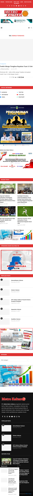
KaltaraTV (16, 3)
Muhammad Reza (5, 69)
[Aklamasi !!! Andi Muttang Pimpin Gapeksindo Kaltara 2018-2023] (4, 490)
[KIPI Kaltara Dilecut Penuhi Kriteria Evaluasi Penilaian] (5, 302)
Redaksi (2, 1)
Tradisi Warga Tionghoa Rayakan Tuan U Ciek (16, 66)
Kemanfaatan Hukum (17, 280)
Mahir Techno (28, 493)
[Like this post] (10, 77)
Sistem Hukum (15, 290)
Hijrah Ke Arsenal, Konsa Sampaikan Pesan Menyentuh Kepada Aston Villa (24, 221)
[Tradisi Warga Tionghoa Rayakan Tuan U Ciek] (16, 50)
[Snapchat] (21, 5)
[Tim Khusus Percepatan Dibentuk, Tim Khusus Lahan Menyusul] (4, 480)
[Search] (31, 27)
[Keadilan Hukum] (5, 321)
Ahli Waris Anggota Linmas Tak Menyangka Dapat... (13, 471)
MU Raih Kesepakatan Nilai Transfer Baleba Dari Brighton (7, 220)
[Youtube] (16, 5)
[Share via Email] (23, 77)
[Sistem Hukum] (5, 292)
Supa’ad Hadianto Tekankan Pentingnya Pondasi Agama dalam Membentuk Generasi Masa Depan (7, 199)
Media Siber (16, 1)
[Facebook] (7, 5)
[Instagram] (11, 5)
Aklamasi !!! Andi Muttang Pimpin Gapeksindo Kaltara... (12, 490)
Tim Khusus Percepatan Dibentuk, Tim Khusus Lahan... (12, 481)
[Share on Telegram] (19, 77)
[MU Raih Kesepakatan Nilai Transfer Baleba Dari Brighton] (8, 211)
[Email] (18, 5)
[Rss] (25, 5)
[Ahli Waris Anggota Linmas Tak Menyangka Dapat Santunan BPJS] (4, 470)
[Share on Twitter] (13, 77)
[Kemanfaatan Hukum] (5, 283)
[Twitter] (9, 5)
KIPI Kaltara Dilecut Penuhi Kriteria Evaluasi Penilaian (20, 300)
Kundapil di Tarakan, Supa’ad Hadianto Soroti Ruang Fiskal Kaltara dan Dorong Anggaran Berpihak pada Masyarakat (24, 199)
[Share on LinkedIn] (15, 77)
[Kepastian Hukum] (5, 312)
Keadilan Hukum (15, 319)
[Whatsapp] (23, 5)
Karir (21, 1)
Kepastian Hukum (16, 309)
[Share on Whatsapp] (17, 77)
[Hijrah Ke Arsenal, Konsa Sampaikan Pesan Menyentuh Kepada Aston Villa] (25, 211)
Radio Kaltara (27, 1)
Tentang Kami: (8, 1)
